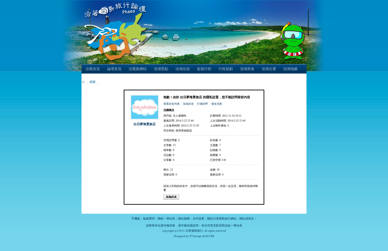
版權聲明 (149, 218)
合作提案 (198, 218)
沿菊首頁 (93, 69)
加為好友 (188, 103)
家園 (92, 82)
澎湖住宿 (182, 69)
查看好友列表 (171, 103)
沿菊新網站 (138, 69)
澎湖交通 (269, 69)
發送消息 (216, 103)
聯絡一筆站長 (166, 218)
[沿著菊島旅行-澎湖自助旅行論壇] (116, 2)
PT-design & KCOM (202, 236)
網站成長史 (246, 218)
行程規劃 (225, 69)
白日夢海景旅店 (145, 124)
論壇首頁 (114, 69)
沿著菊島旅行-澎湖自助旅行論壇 (83, 82)
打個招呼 (202, 103)
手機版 (135, 218)
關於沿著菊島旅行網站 (221, 218)
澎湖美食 (247, 69)
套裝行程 (204, 69)
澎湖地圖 (290, 69)
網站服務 (184, 218)
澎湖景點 (161, 69)
